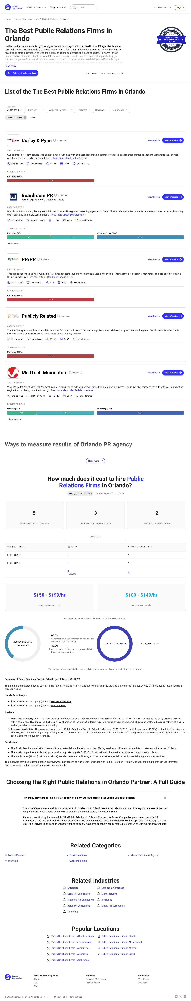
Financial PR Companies (80, 899)
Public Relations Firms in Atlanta (119, 948)
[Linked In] (176, 997)
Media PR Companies (113, 905)
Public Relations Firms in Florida (118, 936)
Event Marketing (78, 860)
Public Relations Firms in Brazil (118, 954)
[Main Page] (13, 7)
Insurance (106, 899)
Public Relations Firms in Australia (69, 954)
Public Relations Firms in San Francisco (72, 936)
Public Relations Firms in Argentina (70, 948)
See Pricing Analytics (19, 73)
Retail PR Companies (78, 905)
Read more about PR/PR (60, 277)
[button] (16, 117)
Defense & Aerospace (112, 887)
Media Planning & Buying (144, 855)
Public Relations (78, 855)
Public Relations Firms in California (70, 960)
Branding (13, 860)
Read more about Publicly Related (63, 333)
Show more (13, 243)
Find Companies (35, 7)
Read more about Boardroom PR (68, 214)
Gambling (72, 911)
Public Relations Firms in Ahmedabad (121, 942)
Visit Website (171, 140)
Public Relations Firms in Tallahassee (71, 942)
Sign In (180, 7)
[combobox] (15, 110)
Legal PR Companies (78, 893)
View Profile (154, 140)
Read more (93, 461)
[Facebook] (184, 997)
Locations (11, 107)
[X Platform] (180, 997)
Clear (33, 117)
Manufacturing (109, 893)
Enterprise (72, 887)
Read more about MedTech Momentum (72, 390)
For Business (160, 7)
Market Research (17, 855)
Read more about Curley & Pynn (69, 158)
